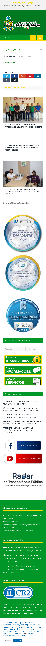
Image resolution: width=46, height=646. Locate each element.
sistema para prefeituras (33, 604)
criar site (18, 604)
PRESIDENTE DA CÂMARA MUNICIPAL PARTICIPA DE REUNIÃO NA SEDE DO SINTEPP (23, 126)
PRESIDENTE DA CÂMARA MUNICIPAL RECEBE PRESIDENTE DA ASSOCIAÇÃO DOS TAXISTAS (22, 191)
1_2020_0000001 (9, 62)
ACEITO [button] (18, 640)
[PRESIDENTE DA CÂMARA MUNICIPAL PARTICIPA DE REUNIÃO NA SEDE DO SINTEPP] (23, 110)
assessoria (20, 607)
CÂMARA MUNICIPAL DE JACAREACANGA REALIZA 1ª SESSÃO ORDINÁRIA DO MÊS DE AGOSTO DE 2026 (23, 6)
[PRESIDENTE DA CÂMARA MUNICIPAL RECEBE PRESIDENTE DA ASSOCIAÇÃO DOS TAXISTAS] (23, 174)
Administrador (11, 56)
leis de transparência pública (14, 613)
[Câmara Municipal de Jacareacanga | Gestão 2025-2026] (23, 22)
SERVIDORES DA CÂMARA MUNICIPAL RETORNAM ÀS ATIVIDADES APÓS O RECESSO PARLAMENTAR (22, 422)
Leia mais (23, 633)
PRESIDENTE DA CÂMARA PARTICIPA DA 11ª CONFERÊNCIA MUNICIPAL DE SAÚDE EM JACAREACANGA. (18, 430)
